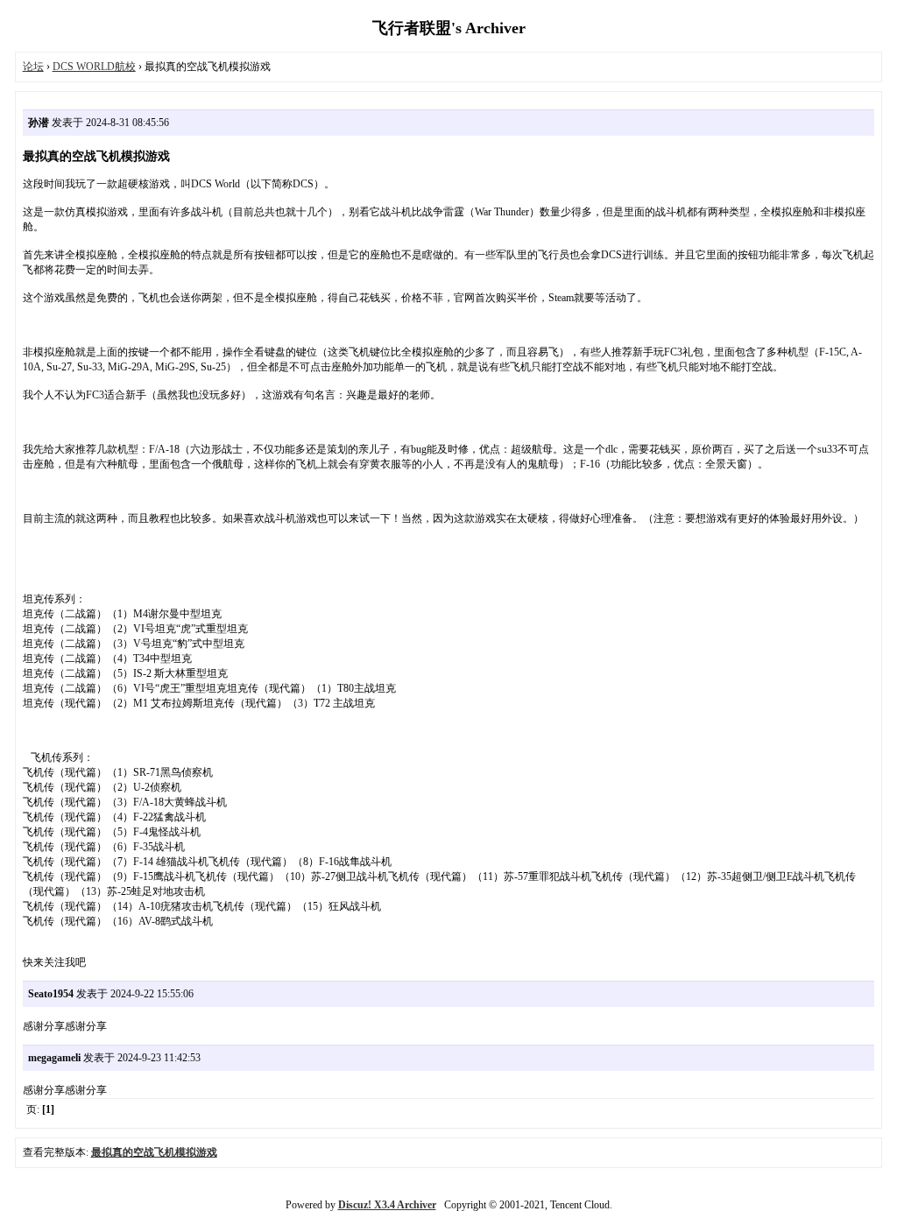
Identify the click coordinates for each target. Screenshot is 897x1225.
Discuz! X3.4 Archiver (387, 1205)
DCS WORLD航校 (94, 66)
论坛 (33, 66)
